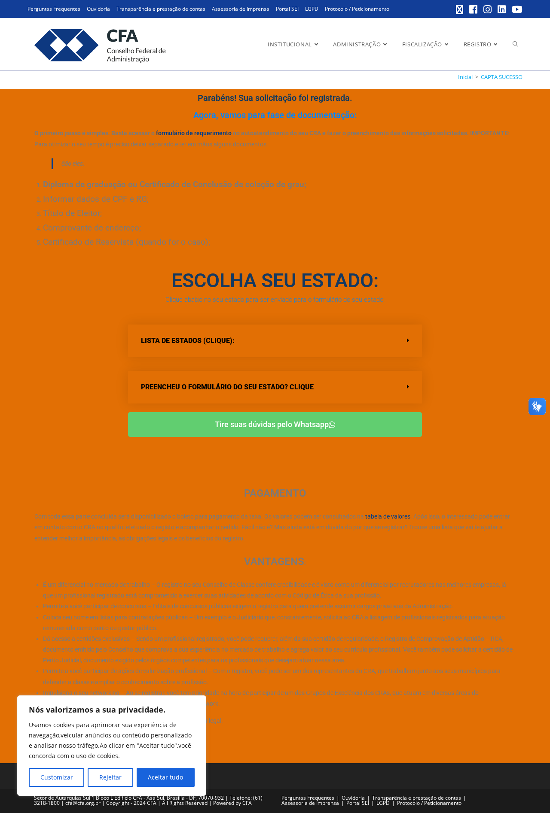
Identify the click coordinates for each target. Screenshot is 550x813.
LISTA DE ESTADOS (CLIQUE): (188, 341)
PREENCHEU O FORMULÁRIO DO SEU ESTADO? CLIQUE (227, 387)
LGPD (311, 8)
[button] (275, 341)
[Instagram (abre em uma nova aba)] (488, 9)
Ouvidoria (98, 8)
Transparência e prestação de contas (160, 8)
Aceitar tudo (165, 777)
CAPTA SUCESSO (501, 77)
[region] (111, 745)
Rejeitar (110, 777)
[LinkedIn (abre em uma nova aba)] (502, 9)
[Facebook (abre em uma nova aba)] (474, 9)
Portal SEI (287, 8)
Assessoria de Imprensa (240, 8)
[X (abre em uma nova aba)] (460, 9)
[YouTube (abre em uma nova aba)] (515, 9)
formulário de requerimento (194, 133)
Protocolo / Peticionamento (357, 8)
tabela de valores (387, 516)
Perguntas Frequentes (54, 8)
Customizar (56, 777)
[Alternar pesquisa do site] (515, 44)
